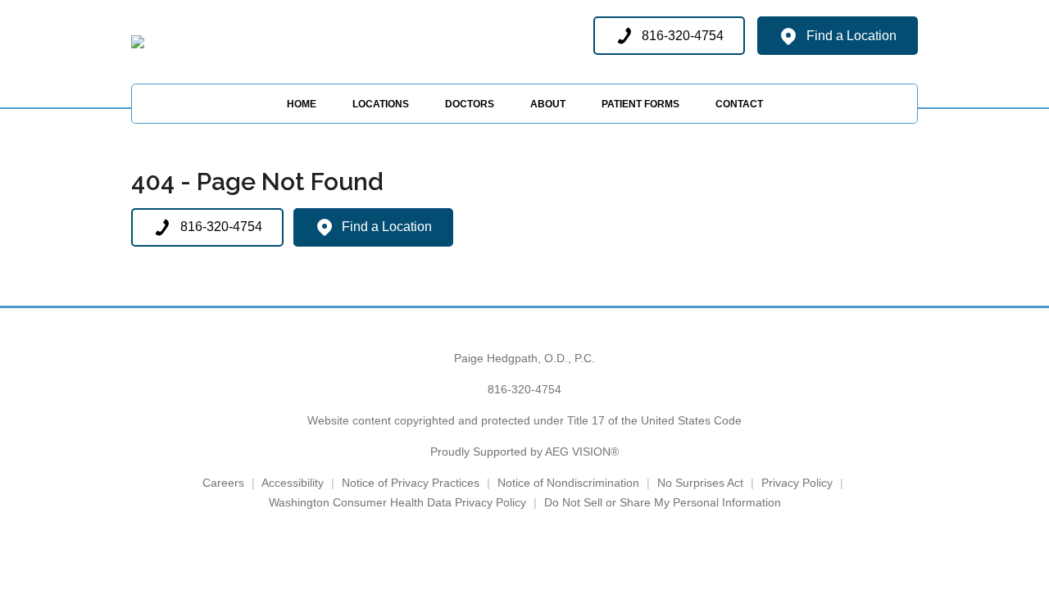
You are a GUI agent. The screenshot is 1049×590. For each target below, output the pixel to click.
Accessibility (292, 482)
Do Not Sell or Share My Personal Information (662, 502)
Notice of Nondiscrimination (568, 482)
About (547, 104)
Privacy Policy (797, 482)
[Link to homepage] (137, 41)
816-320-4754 (524, 389)
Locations (380, 104)
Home (301, 104)
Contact (739, 104)
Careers (223, 482)
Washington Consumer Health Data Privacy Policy (397, 502)
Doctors (469, 104)
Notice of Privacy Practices (410, 482)
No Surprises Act (700, 482)
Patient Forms (640, 104)
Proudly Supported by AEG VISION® (524, 451)
